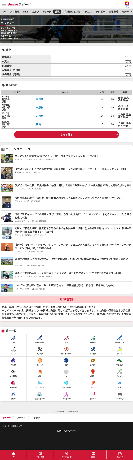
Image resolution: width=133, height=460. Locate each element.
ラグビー (100, 11)
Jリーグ (47, 11)
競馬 (57, 11)
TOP (3, 11)
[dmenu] (6, 418)
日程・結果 (40, 457)
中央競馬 (36, 417)
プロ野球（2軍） (72, 11)
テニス (88, 11)
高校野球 (113, 11)
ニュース (119, 457)
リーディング (66, 457)
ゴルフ (35, 11)
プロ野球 (15, 11)
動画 (93, 457)
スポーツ (21, 417)
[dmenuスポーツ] (20, 4)
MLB (25, 11)
